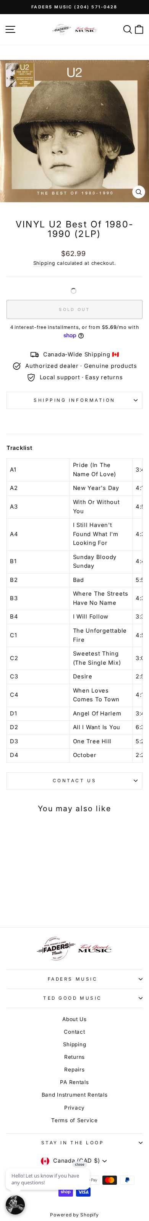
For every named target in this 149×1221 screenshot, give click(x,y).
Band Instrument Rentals (75, 1095)
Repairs (74, 1069)
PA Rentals (74, 1082)
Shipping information (74, 400)
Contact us (74, 780)
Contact (74, 1032)
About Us (74, 1019)
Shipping (44, 263)
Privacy (74, 1108)
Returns (74, 1057)
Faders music (72, 979)
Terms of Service (74, 1120)
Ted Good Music (72, 998)
